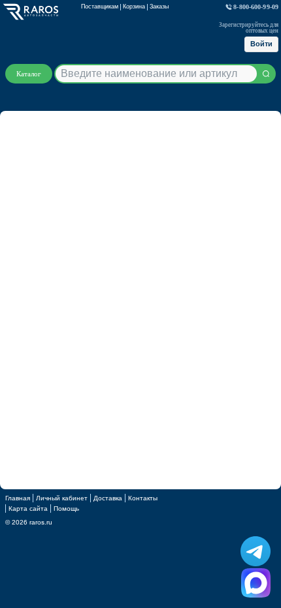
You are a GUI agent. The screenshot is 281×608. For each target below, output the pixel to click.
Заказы (159, 6)
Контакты (142, 498)
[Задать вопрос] (256, 583)
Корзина (134, 6)
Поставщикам (99, 6)
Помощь (66, 508)
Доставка (107, 498)
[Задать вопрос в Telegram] (255, 551)
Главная (17, 498)
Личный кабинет (62, 498)
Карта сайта (28, 508)
